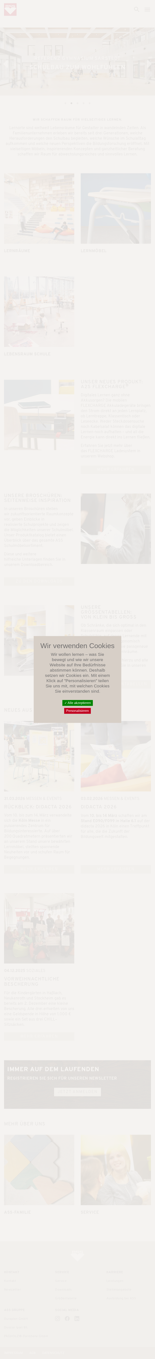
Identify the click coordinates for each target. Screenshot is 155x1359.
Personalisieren (77, 711)
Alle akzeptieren (79, 703)
